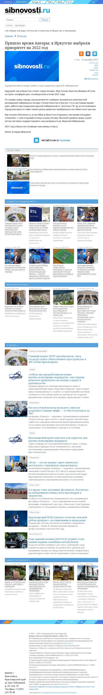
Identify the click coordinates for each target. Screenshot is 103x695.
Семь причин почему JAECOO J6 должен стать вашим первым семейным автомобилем (56, 540)
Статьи (9, 25)
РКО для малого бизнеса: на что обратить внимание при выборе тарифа (63, 226)
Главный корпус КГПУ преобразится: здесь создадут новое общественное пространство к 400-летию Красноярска (14, 228)
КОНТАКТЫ (70, 622)
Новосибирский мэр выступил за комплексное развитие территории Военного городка (59, 184)
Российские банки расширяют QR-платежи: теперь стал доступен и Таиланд (15, 268)
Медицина (34, 402)
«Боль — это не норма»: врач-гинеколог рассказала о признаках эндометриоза (53, 464)
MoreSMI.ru (72, 693)
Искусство (34, 485)
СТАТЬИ (13, 345)
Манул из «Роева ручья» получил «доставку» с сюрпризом (15, 584)
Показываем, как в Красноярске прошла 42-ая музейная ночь (38, 308)
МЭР (96, 65)
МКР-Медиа (20, 25)
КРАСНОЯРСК (21, 2)
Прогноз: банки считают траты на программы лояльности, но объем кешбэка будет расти (39, 226)
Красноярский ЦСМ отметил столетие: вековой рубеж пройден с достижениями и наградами (57, 519)
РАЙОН (95, 75)
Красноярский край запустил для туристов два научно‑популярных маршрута (57, 439)
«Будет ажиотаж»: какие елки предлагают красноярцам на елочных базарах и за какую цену (63, 310)
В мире (22, 30)
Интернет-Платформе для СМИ (55, 693)
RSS (7, 622)
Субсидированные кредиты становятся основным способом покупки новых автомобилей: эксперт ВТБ (86, 270)
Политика (44, 30)
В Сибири (11, 30)
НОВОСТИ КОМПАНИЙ (21, 201)
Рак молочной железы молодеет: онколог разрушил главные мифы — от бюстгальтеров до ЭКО (59, 410)
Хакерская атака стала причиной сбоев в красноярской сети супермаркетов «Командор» (38, 586)
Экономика (70, 30)
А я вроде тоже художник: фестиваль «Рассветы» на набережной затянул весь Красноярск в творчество (58, 492)
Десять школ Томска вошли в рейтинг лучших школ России (62, 584)
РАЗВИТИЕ (94, 70)
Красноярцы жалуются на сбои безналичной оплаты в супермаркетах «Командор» (87, 585)
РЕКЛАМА (90, 622)
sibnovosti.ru (67, 643)
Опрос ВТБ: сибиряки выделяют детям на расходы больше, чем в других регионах (87, 226)
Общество (57, 30)
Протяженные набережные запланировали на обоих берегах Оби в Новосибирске (58, 170)
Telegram (64, 140)
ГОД (96, 72)
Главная (9, 36)
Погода (35, 2)
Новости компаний (38, 351)
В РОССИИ (93, 63)
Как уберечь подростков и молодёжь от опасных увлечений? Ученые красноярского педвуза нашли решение (63, 270)
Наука (32, 369)
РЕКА (96, 67)
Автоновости (35, 534)
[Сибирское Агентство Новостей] (27, 9)
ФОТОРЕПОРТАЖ (18, 284)
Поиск (45, 19)
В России (32, 30)
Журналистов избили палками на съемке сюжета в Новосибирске (15, 308)
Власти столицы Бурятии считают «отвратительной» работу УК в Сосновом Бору (62, 157)
